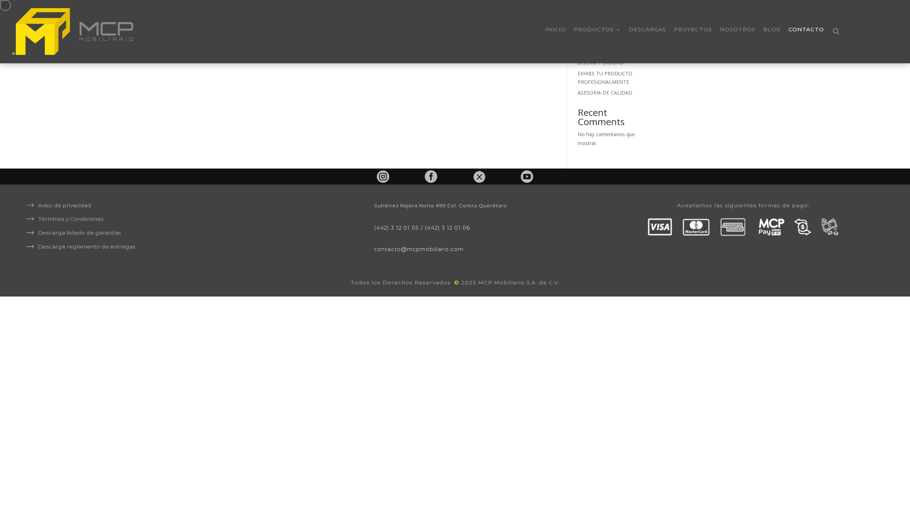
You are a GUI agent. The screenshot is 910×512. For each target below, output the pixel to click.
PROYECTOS (693, 30)
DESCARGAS (647, 30)
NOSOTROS (737, 30)
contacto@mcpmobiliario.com (419, 249)
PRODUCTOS (594, 30)
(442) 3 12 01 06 (447, 227)
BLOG (772, 30)
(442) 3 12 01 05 (396, 227)
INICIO (555, 30)
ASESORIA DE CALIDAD (605, 92)
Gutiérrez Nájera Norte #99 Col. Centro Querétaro (440, 205)
